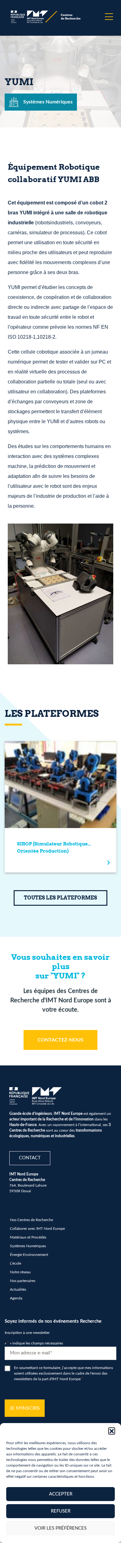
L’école (15, 1263)
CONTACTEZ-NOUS (60, 1039)
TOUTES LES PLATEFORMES (60, 898)
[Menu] (109, 17)
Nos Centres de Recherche (31, 1220)
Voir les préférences (60, 1528)
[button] (112, 1431)
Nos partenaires (22, 1281)
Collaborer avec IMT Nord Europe (37, 1228)
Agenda (16, 1298)
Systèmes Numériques (28, 1246)
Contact (30, 1158)
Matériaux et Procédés (28, 1237)
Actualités (18, 1289)
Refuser (60, 1511)
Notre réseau (20, 1272)
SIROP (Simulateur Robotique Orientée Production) (52, 847)
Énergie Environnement (29, 1255)
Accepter (60, 1494)
